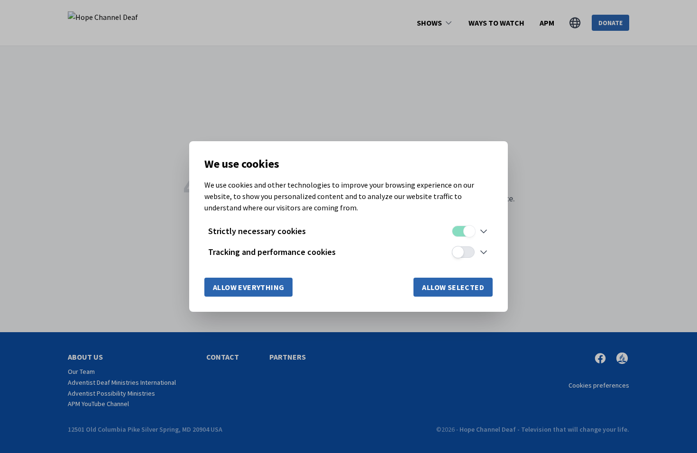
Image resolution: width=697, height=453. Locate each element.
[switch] (463, 231)
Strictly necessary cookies (257, 231)
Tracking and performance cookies (272, 251)
